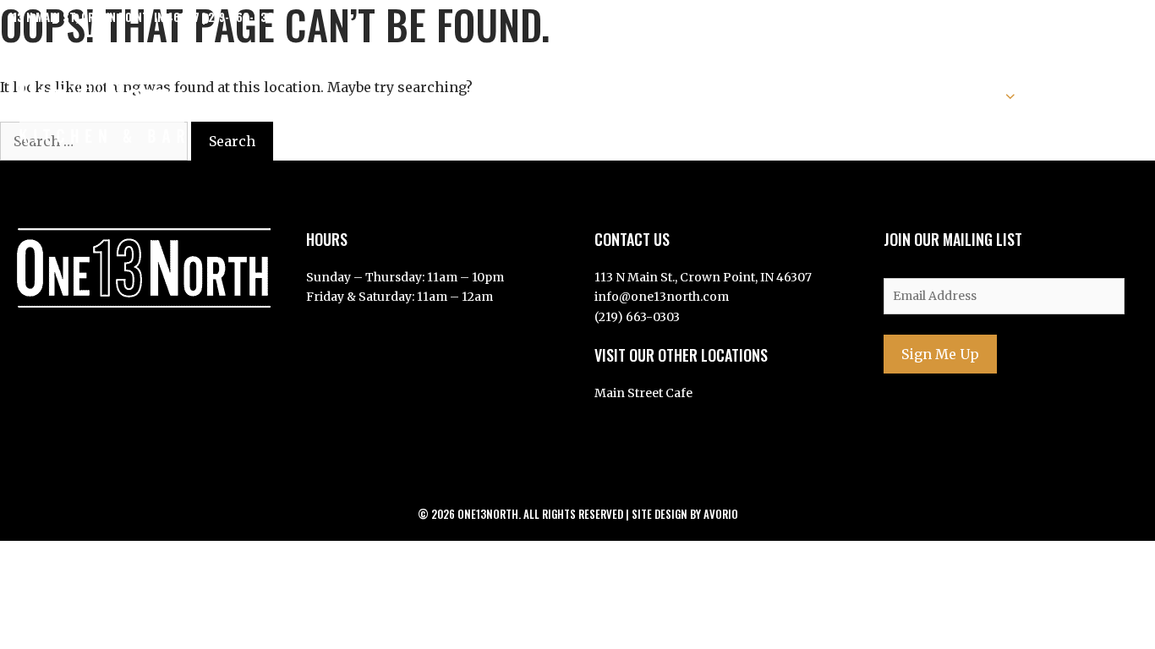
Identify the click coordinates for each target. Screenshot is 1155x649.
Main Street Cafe (643, 393)
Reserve (799, 95)
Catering (888, 95)
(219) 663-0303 (637, 316)
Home (580, 95)
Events (974, 95)
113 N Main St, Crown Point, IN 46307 (104, 16)
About (718, 95)
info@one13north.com (661, 296)
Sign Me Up (940, 354)
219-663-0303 (244, 16)
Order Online (1094, 95)
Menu (648, 95)
